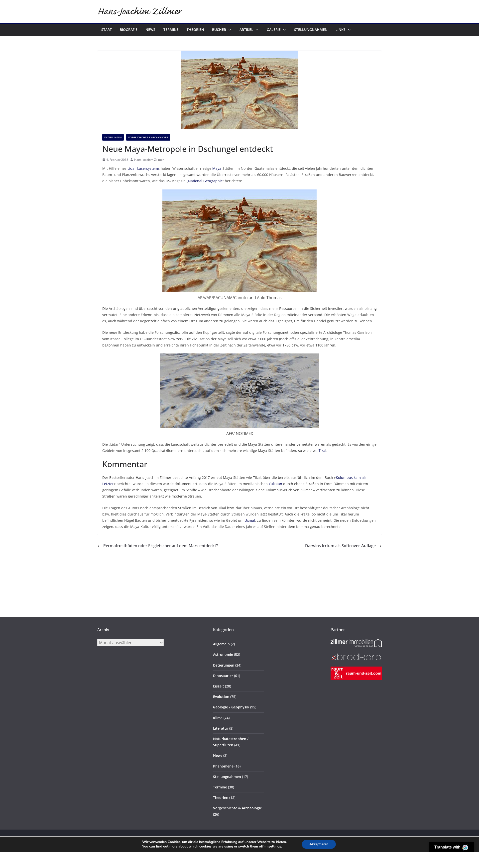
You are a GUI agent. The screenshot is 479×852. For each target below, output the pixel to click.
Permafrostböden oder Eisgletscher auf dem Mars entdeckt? (160, 545)
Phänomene (223, 766)
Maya (216, 168)
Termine (171, 29)
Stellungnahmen (311, 29)
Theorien (195, 29)
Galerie (274, 29)
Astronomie (223, 654)
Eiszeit (218, 686)
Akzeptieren (318, 844)
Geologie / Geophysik (231, 707)
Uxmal (249, 520)
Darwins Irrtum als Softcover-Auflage (340, 545)
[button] (229, 29)
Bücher (219, 29)
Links (341, 29)
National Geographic (205, 180)
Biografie (128, 29)
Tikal (322, 450)
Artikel (246, 29)
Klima (218, 717)
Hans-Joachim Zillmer (149, 160)
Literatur (220, 728)
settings (274, 846)
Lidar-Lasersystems (143, 168)
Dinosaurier (223, 675)
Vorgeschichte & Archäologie (148, 137)
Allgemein (221, 644)
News (150, 29)
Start (106, 29)
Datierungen (113, 137)
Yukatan (275, 483)
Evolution (221, 696)
